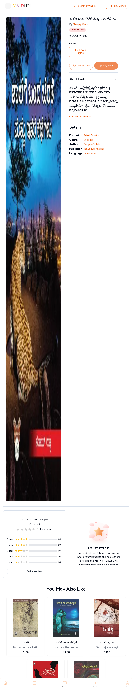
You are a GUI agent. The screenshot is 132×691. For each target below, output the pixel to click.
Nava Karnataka (94, 149)
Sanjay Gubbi (81, 24)
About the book (79, 79)
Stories (88, 140)
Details (75, 127)
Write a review (34, 571)
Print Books (91, 135)
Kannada (90, 153)
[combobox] (91, 6)
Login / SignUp (118, 5)
